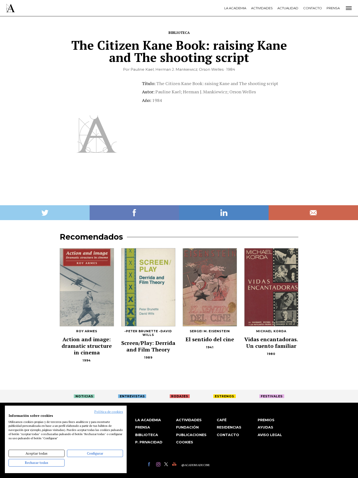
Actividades (262, 8)
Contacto (312, 8)
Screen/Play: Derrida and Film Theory (148, 346)
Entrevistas (132, 396)
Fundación (187, 427)
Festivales (272, 396)
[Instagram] (159, 465)
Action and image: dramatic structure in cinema (87, 346)
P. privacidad (148, 442)
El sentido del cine (210, 339)
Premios (266, 420)
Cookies (184, 442)
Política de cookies (108, 412)
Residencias (229, 427)
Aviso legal (270, 435)
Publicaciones (191, 435)
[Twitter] (167, 465)
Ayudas (265, 427)
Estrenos (224, 396)
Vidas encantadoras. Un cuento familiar (271, 342)
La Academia (235, 8)
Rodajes (179, 396)
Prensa (333, 8)
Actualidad (287, 8)
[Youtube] (175, 465)
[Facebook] (151, 465)
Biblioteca (179, 32)
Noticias (84, 396)
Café (221, 420)
